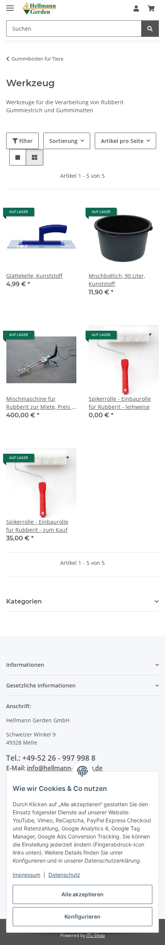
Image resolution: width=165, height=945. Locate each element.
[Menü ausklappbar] (10, 5)
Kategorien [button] (24, 601)
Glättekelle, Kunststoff (34, 275)
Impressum (26, 874)
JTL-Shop (95, 935)
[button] (136, 8)
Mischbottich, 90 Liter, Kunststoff (117, 279)
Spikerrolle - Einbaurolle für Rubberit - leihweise (120, 402)
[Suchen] (150, 28)
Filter (25, 140)
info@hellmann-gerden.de (64, 768)
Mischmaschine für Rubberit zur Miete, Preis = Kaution (40, 403)
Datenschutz (64, 874)
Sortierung (64, 140)
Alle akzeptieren (82, 894)
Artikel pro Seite (122, 140)
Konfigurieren (82, 916)
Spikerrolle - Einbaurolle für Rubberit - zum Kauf (37, 525)
